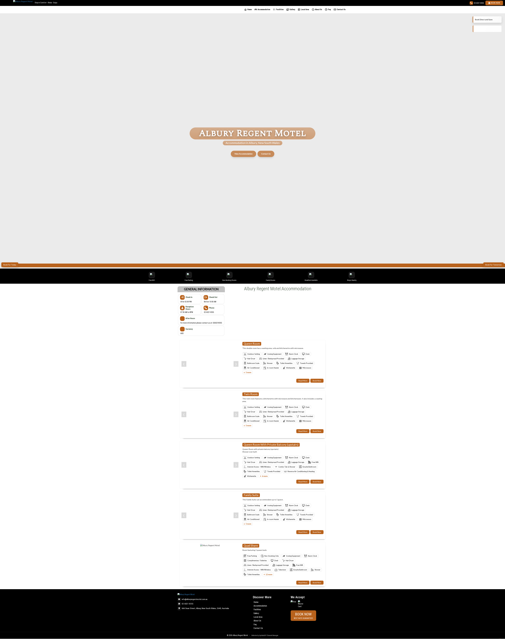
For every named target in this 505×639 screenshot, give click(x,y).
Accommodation (262, 9)
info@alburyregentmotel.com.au (194, 599)
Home (248, 9)
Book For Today (9, 265)
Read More (302, 381)
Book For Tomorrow (493, 265)
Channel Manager (272, 635)
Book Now (495, 3)
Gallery (290, 9)
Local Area (303, 9)
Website (254, 635)
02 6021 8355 (479, 3)
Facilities (278, 9)
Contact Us (340, 9)
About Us (317, 9)
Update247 (262, 635)
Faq (328, 9)
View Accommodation (243, 154)
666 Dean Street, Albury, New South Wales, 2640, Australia (205, 608)
